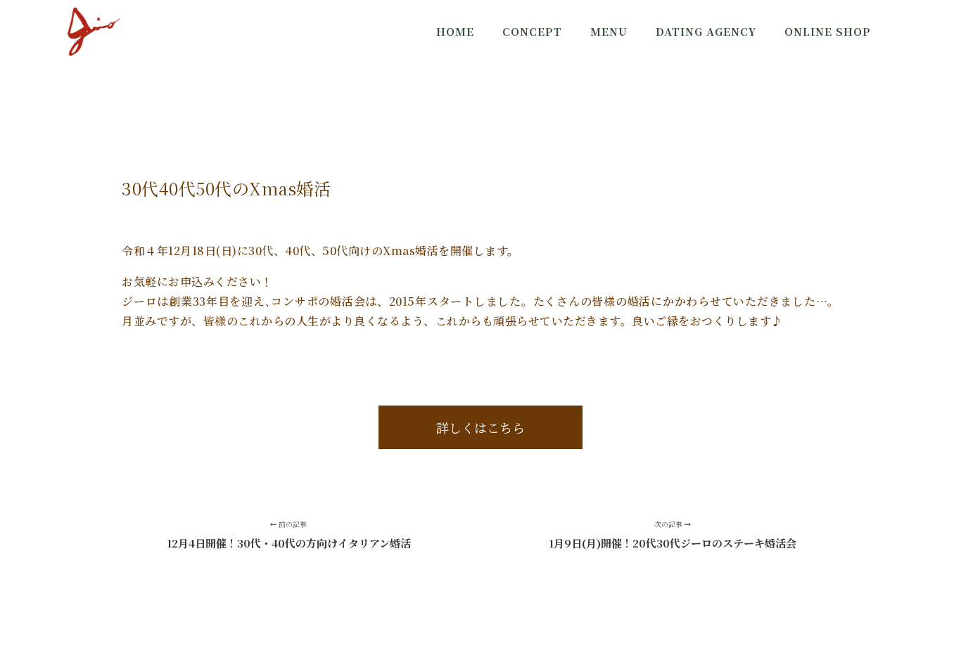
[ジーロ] (93, 31)
